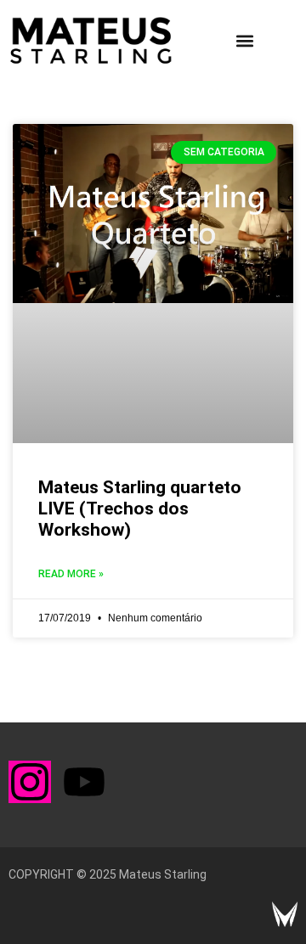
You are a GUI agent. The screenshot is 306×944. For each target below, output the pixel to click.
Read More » (71, 574)
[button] (245, 41)
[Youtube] (84, 782)
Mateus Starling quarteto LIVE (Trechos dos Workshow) (139, 508)
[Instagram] (29, 782)
